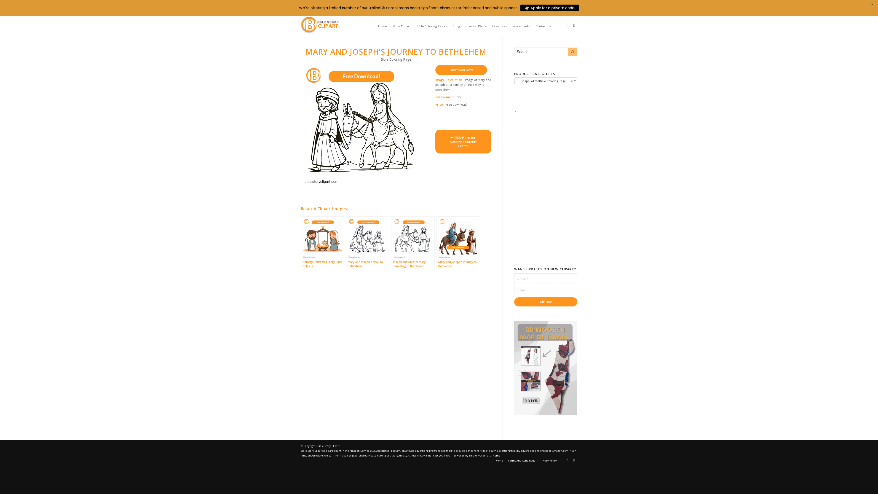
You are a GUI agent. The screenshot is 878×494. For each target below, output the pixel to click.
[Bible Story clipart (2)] (320, 26)
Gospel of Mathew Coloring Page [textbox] (544, 81)
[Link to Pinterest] (573, 25)
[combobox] (545, 81)
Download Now (461, 70)
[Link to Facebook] (567, 25)
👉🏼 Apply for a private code (549, 8)
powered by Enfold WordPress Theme (476, 455)
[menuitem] (382, 26)
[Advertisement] (545, 183)
